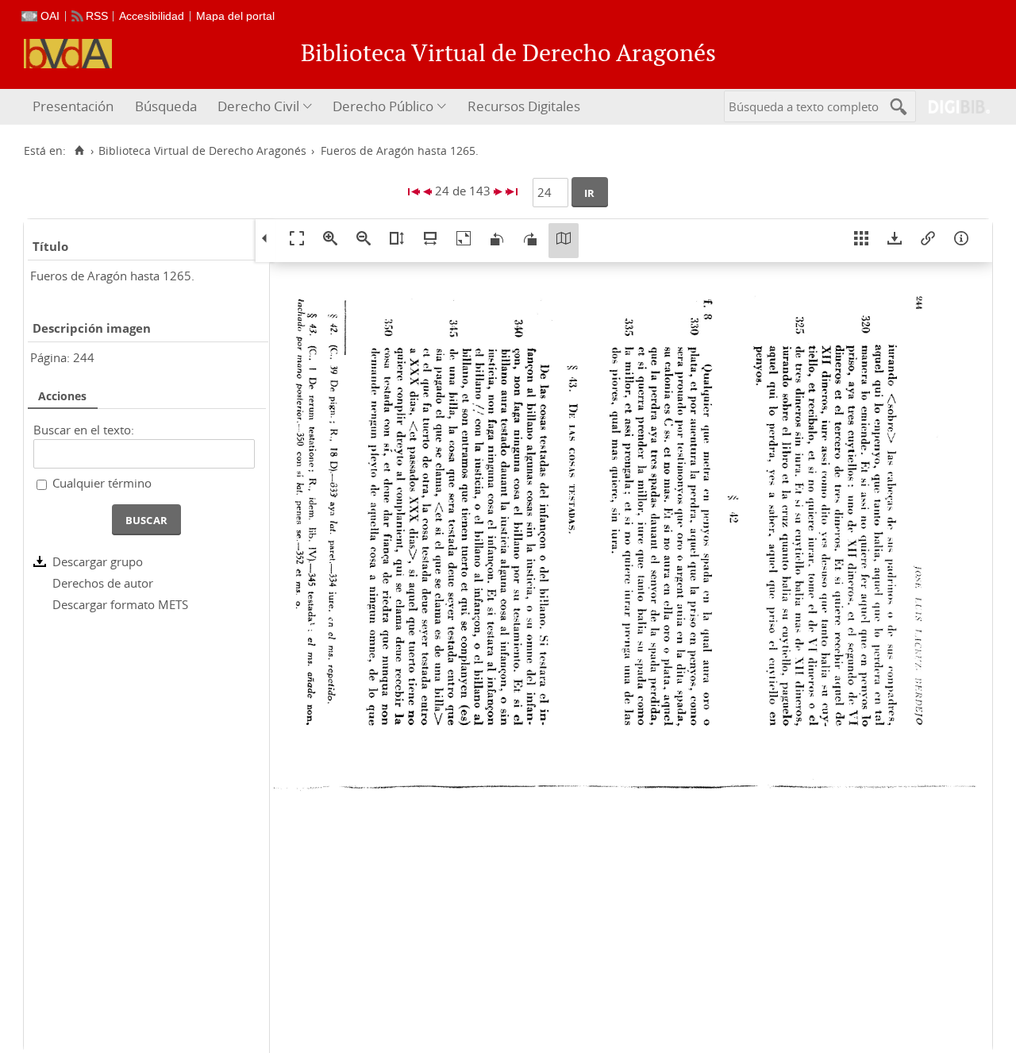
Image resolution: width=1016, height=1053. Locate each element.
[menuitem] (75, 107)
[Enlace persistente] (928, 240)
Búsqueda (166, 106)
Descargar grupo (97, 561)
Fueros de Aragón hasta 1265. (112, 276)
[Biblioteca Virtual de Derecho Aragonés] (68, 53)
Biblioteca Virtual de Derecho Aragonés (202, 151)
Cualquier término (102, 483)
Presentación (73, 106)
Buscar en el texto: (83, 430)
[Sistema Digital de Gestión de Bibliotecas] (953, 107)
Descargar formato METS (120, 604)
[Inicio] (79, 150)
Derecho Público (383, 106)
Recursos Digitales (524, 106)
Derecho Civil (258, 106)
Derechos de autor (102, 583)
